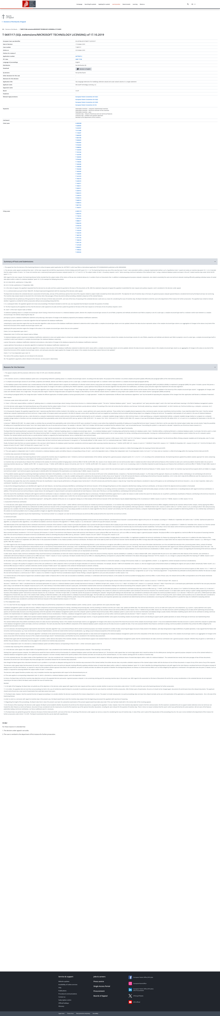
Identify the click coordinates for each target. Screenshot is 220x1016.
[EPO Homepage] (29, 4)
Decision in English (84, 69)
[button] (110, 261)
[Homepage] (3, 29)
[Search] (188, 4)
